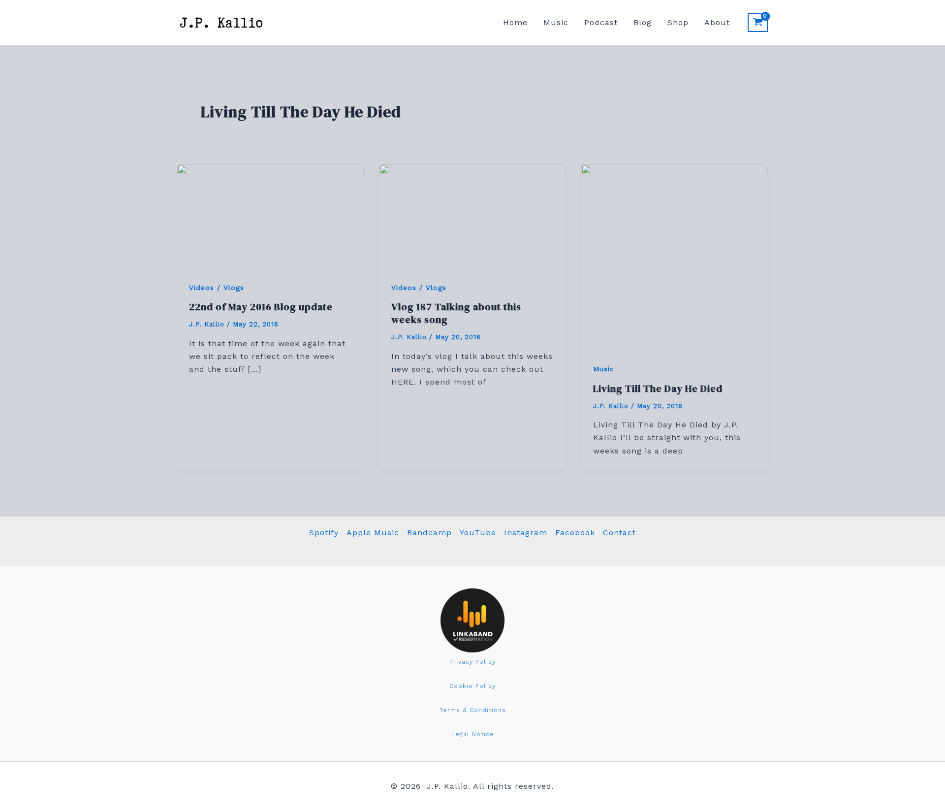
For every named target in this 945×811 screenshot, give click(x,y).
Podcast (601, 22)
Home (515, 22)
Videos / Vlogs (216, 288)
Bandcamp (429, 532)
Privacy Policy (472, 661)
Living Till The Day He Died (658, 388)
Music (555, 22)
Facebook (575, 532)
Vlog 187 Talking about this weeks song (456, 313)
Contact (619, 532)
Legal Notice (472, 734)
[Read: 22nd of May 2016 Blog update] (270, 216)
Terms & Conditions (473, 710)
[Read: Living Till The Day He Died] (674, 256)
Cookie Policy (472, 685)
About (717, 22)
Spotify (324, 532)
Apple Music (372, 532)
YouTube (478, 532)
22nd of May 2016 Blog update (261, 307)
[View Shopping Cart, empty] (758, 22)
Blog (642, 22)
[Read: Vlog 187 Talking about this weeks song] (472, 216)
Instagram (525, 532)
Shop (678, 22)
